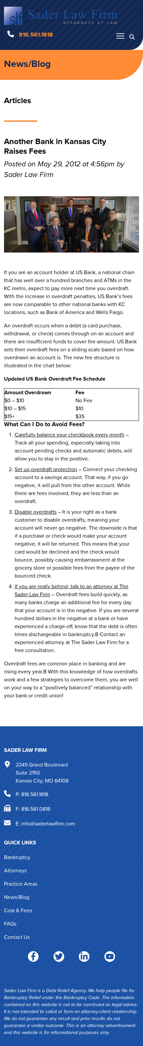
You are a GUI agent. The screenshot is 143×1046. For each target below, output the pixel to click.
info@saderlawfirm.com (48, 823)
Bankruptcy (17, 857)
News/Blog (27, 64)
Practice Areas (20, 884)
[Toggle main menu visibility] (120, 35)
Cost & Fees (18, 910)
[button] (132, 36)
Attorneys (15, 870)
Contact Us (17, 937)
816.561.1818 (34, 794)
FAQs (10, 924)
